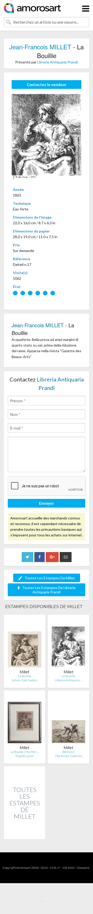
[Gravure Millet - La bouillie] (24, 644)
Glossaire (83, 868)
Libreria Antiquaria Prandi (57, 62)
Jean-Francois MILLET (40, 46)
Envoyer (46, 503)
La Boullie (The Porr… (25, 752)
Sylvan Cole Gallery (25, 680)
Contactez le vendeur (46, 84)
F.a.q (46, 898)
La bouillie (24, 676)
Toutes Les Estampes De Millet (50, 578)
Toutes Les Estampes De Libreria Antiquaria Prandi (48, 589)
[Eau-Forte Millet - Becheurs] (68, 720)
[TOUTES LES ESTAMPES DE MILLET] (24, 834)
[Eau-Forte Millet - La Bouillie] (68, 644)
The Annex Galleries (68, 756)
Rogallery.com (25, 756)
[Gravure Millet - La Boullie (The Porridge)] (24, 720)
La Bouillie (68, 676)
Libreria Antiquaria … (68, 680)
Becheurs (68, 752)
